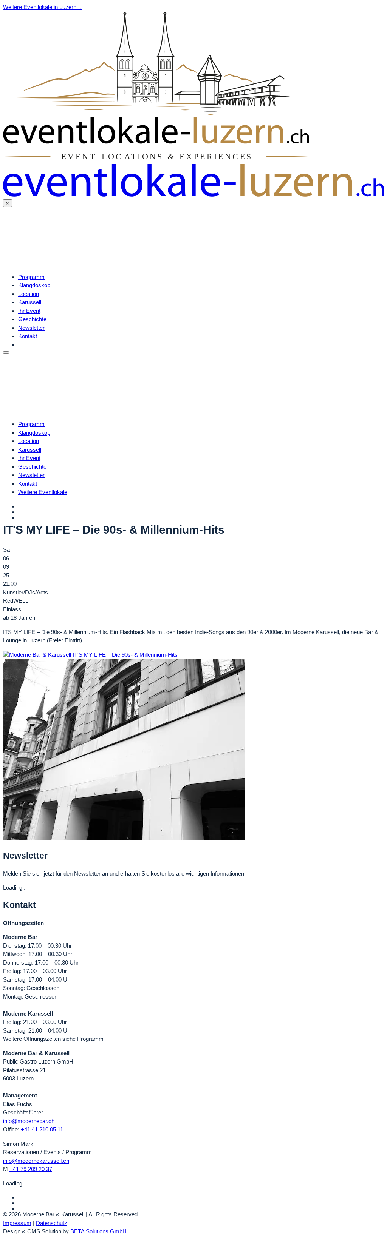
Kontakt (27, 336)
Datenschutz (51, 1223)
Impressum (17, 1223)
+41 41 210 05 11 (42, 1129)
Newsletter (31, 328)
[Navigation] (6, 352)
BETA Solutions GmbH (98, 1231)
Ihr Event (29, 311)
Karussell (29, 302)
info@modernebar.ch (28, 1121)
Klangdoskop (34, 285)
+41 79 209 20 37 (30, 1169)
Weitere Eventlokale (42, 492)
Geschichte (32, 319)
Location (28, 294)
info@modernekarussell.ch (36, 1160)
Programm (31, 277)
